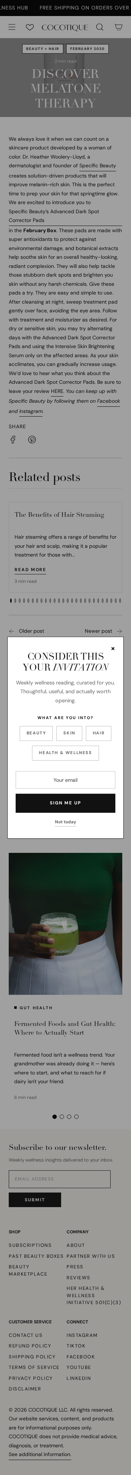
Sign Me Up (65, 803)
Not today (65, 821)
